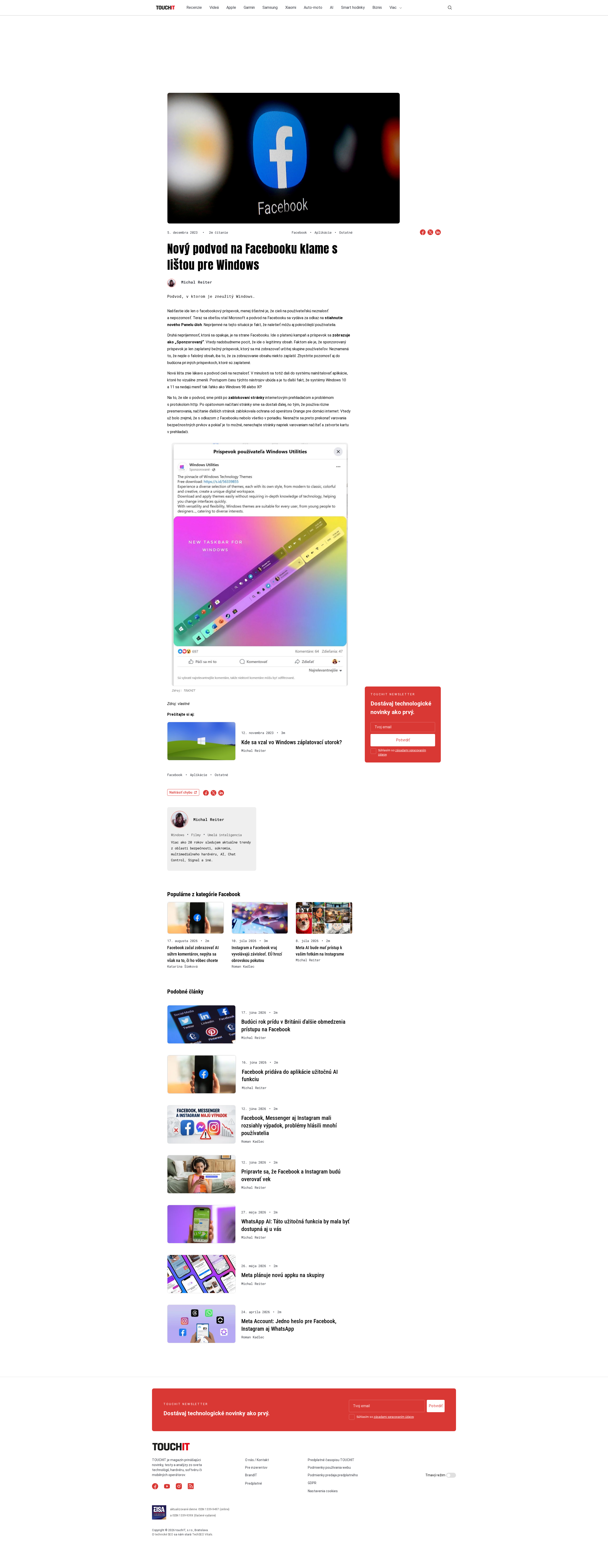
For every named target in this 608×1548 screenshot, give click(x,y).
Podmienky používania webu (329, 1467)
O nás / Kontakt (257, 1460)
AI (331, 7)
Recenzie (194, 7)
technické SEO (164, 1534)
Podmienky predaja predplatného (333, 1475)
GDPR (312, 1483)
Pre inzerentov (256, 1467)
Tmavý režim (435, 1475)
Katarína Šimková (182, 966)
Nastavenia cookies (323, 1491)
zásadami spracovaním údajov (394, 1417)
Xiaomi (290, 7)
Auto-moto (313, 7)
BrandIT (251, 1475)
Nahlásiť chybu (180, 792)
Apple (231, 7)
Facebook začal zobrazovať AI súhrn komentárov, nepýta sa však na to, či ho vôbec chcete (193, 954)
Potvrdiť (403, 740)
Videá (214, 7)
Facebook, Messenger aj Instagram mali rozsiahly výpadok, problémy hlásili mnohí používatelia (289, 1125)
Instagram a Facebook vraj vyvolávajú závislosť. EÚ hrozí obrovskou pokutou (257, 954)
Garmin (249, 7)
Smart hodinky (353, 7)
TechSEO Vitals (202, 1534)
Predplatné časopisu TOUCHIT (331, 1460)
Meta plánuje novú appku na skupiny (282, 1275)
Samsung (270, 7)
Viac (394, 7)
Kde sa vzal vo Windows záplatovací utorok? (291, 742)
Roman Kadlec (243, 966)
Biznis (377, 7)
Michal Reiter (196, 281)
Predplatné (253, 1483)
